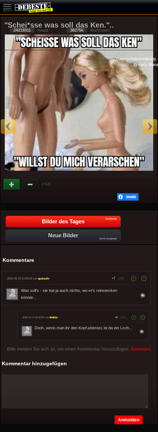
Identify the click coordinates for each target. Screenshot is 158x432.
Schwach (30, 184)
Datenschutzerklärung (136, 58)
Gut (12, 184)
